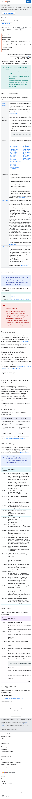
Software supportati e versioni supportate (14, 438)
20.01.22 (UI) (13, 165)
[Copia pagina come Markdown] (20, 30)
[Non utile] (17, 21)
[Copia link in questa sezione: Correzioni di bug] (15, 444)
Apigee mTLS (9, 277)
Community (4, 749)
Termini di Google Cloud (20, 792)
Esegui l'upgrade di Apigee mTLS (13, 284)
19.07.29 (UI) (26, 159)
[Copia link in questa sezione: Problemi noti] (12, 609)
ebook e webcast (5, 743)
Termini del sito (9, 792)
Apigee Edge (4, 17)
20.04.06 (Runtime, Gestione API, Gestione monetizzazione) (15, 148)
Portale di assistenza (6, 756)
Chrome (3, 778)
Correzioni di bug (13, 244)
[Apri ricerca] (24, 2)
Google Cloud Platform (6, 783)
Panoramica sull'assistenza (7, 751)
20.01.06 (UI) (26, 146)
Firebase (3, 781)
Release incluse (24, 341)
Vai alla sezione (20, 56)
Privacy (3, 792)
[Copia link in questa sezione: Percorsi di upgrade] (17, 272)
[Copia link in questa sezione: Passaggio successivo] (19, 687)
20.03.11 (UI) (13, 155)
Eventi (2, 738)
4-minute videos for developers (8, 764)
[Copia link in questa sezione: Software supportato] (16, 410)
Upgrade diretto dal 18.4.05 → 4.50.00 (20, 299)
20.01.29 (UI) (13, 164)
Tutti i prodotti (4, 786)
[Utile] (15, 21)
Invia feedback (6, 23)
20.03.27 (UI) (13, 151)
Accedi (28, 1)
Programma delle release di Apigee (17, 82)
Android (3, 776)
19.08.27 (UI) (26, 155)
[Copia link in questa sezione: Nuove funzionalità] (16, 332)
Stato (2, 754)
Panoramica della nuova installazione (13, 698)
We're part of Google (6, 736)
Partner (3, 741)
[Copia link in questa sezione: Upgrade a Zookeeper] (16, 373)
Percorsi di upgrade (9, 704)
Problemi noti (5, 246)
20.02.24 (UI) (13, 159)
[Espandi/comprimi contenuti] (12, 34)
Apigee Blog (4, 767)
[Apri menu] (2, 2)
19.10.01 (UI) (26, 151)
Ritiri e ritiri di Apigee (23, 197)
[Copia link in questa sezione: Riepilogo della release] (19, 93)
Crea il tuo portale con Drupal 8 (18, 405)
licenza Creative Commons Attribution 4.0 (22, 720)
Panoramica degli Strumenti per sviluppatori (11, 762)
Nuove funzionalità (13, 113)
